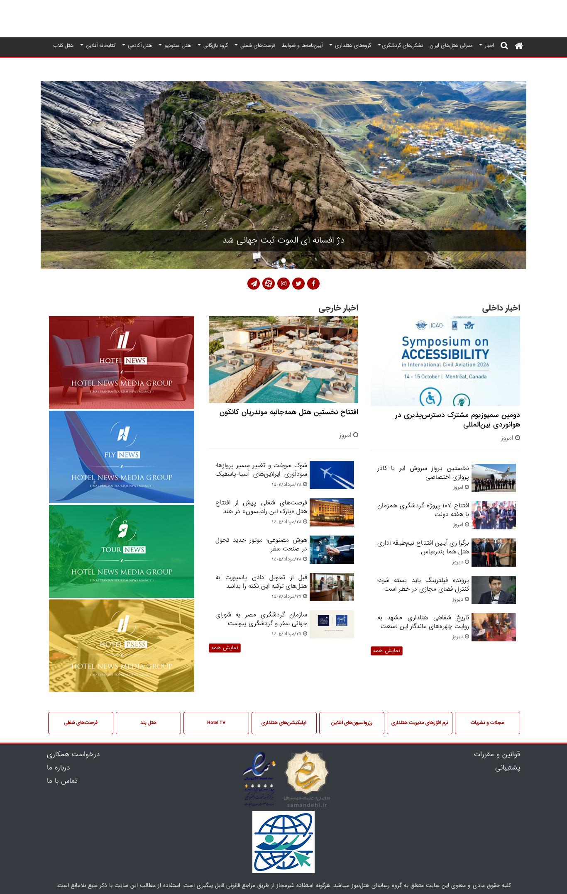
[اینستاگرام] (283, 284)
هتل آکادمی (139, 45)
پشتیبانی (507, 767)
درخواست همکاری (73, 754)
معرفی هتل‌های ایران (451, 45)
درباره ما (58, 767)
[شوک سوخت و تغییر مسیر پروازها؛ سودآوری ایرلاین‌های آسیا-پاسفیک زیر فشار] (330, 484)
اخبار (488, 45)
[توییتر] (298, 284)
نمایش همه (386, 651)
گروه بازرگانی (215, 45)
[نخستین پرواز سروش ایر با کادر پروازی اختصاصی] (492, 487)
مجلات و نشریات (487, 722)
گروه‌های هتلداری (352, 45)
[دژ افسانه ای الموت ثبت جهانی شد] (283, 175)
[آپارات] (268, 284)
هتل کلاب (63, 45)
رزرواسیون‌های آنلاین (351, 722)
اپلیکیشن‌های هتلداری (284, 722)
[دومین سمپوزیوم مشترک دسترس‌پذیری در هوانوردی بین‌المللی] (445, 362)
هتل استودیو (177, 45)
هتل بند (148, 722)
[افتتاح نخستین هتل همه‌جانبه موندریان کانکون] (283, 360)
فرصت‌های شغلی (257, 45)
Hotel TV (216, 722)
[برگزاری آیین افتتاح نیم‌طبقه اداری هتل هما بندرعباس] (492, 561)
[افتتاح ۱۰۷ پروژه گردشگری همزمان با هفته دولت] (492, 524)
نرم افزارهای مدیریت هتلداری (419, 722)
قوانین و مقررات (497, 754)
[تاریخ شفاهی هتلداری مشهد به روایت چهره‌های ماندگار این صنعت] (492, 636)
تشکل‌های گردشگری (402, 45)
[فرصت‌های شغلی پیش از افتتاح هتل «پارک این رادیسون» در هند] (330, 521)
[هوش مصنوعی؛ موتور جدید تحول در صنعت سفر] (330, 558)
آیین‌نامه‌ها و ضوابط (302, 45)
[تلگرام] (253, 284)
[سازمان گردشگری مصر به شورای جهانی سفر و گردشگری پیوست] (330, 633)
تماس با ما (62, 781)
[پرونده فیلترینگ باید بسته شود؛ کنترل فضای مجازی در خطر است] (492, 599)
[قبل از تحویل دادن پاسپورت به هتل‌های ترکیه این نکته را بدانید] (330, 596)
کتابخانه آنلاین (99, 45)
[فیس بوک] (313, 284)
